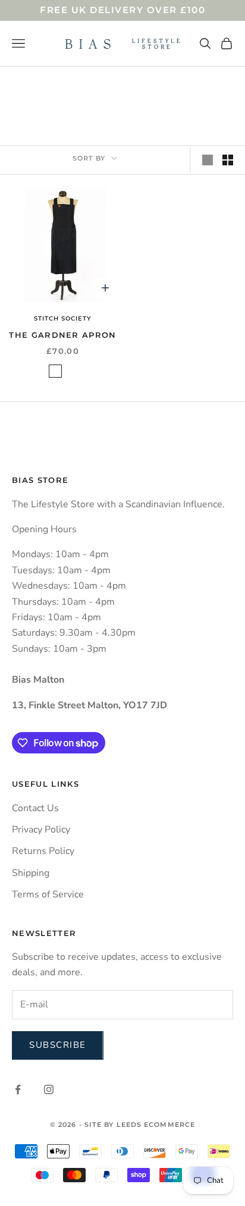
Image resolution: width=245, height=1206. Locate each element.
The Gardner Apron (62, 335)
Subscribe (57, 1045)
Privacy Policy (41, 829)
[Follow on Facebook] (18, 1089)
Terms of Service (48, 894)
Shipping (30, 873)
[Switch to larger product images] (207, 159)
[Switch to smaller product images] (227, 159)
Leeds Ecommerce (156, 1124)
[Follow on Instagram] (49, 1089)
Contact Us (35, 808)
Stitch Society (63, 318)
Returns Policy (43, 851)
